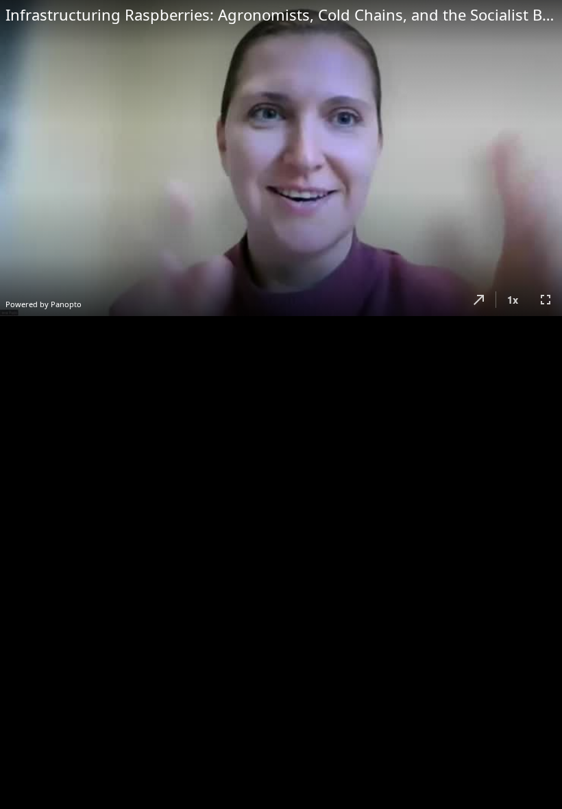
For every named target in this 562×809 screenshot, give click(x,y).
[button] (479, 299)
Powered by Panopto (43, 304)
